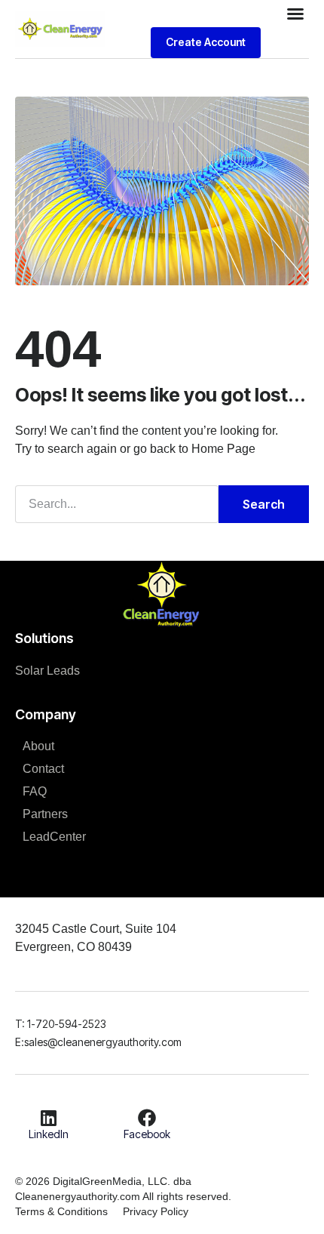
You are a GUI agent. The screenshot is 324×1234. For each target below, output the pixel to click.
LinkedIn (49, 1134)
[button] (295, 13)
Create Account (206, 41)
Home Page (223, 448)
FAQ (35, 791)
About (38, 746)
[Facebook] (147, 1118)
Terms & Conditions (61, 1211)
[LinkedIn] (49, 1118)
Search (264, 504)
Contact (43, 768)
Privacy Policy (155, 1211)
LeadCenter (54, 836)
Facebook (147, 1134)
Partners (45, 814)
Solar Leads (47, 670)
